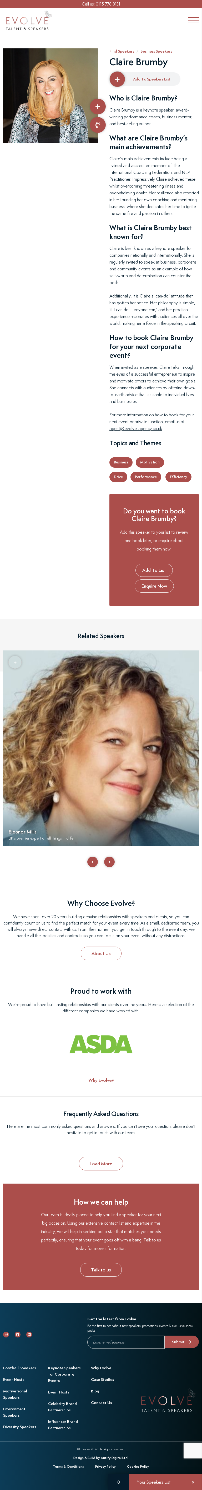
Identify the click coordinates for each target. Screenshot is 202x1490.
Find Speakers (121, 51)
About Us (101, 953)
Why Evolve (101, 1368)
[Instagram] (6, 1334)
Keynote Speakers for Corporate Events (64, 1374)
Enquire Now (154, 586)
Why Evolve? (101, 1080)
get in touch (98, 1132)
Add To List (154, 570)
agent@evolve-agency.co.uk (135, 428)
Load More (101, 1163)
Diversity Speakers (19, 1427)
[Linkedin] (29, 1334)
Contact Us (101, 1402)
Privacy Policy (105, 1466)
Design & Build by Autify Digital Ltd (100, 1458)
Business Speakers (156, 51)
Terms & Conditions (68, 1466)
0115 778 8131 (108, 4)
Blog (95, 1391)
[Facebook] (18, 1334)
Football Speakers (19, 1368)
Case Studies (102, 1379)
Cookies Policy (138, 1466)
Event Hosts (13, 1379)
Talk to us (101, 1270)
